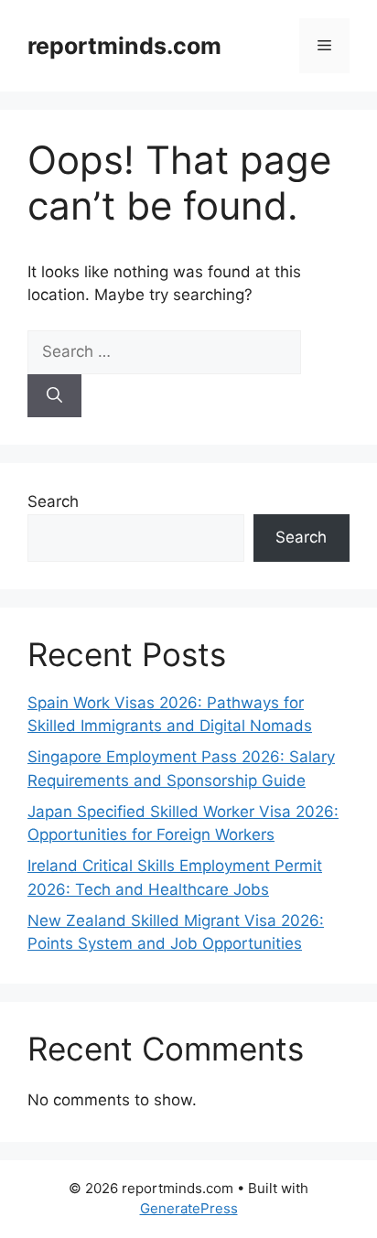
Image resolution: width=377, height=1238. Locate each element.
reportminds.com (124, 45)
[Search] (54, 396)
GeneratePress (189, 1208)
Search (53, 501)
